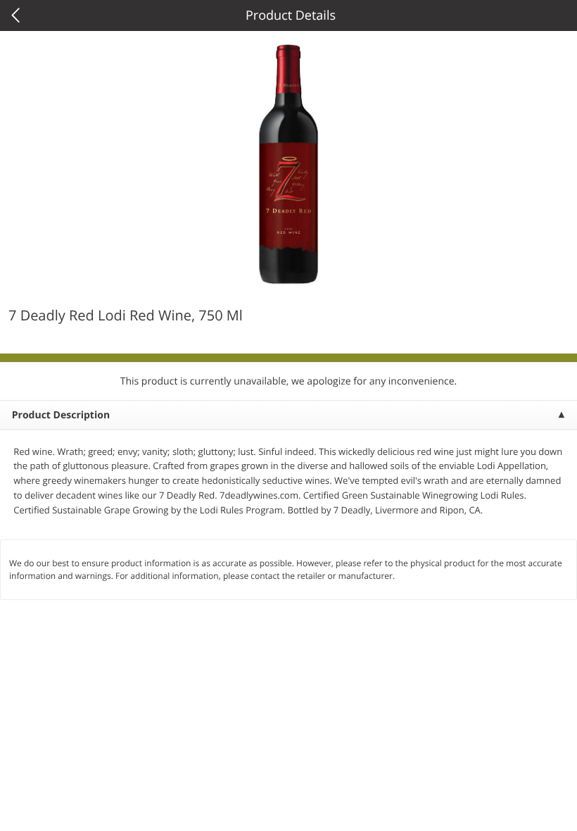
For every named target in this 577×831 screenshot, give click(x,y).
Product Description (61, 415)
